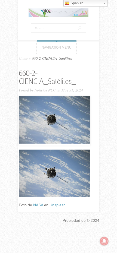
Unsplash (58, 205)
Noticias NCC (45, 90)
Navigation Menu (57, 47)
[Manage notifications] (104, 241)
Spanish (76, 3)
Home (23, 58)
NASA (38, 205)
